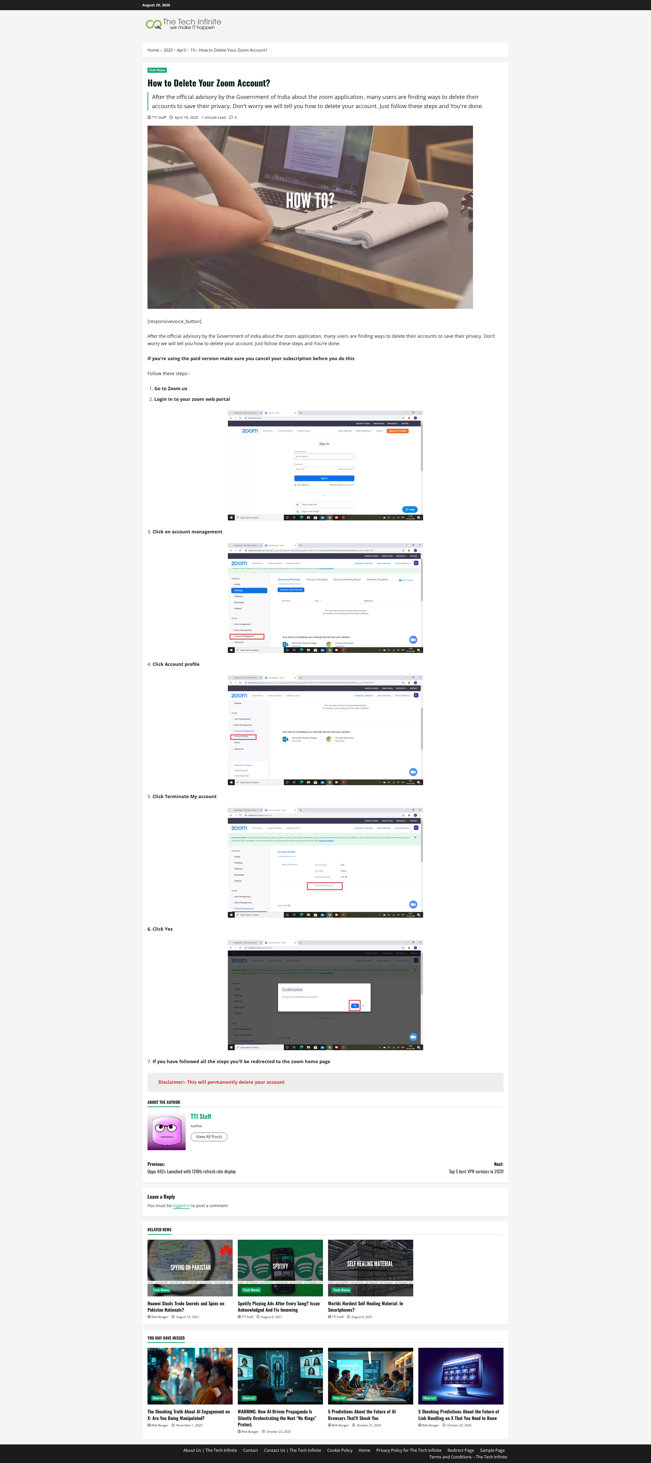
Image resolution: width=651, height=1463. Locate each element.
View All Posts (209, 1136)
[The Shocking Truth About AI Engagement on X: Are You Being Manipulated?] (190, 1376)
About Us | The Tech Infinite (210, 1450)
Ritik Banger (159, 1317)
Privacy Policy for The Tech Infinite (408, 1450)
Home (364, 1450)
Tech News (157, 70)
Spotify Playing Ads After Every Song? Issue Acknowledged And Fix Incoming (279, 1306)
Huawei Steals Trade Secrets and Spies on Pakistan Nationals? (185, 1306)
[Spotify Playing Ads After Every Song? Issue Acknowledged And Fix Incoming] (280, 1268)
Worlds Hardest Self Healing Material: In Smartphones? (365, 1306)
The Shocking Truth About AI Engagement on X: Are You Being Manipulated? (188, 1414)
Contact (250, 1450)
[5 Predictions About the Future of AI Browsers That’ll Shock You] (370, 1376)
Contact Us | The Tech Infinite (292, 1450)
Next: (476, 1168)
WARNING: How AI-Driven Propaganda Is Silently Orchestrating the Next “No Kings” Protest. (277, 1417)
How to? (159, 1398)
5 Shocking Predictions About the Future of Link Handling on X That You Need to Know (458, 1414)
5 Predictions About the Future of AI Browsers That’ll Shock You (362, 1414)
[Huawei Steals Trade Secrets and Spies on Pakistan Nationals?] (190, 1268)
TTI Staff (159, 117)
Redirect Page (461, 1450)
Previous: (191, 1168)
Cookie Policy (339, 1450)
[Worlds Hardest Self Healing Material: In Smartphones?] (370, 1268)
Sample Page (492, 1450)
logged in (181, 1205)
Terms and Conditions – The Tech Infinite (468, 1457)
